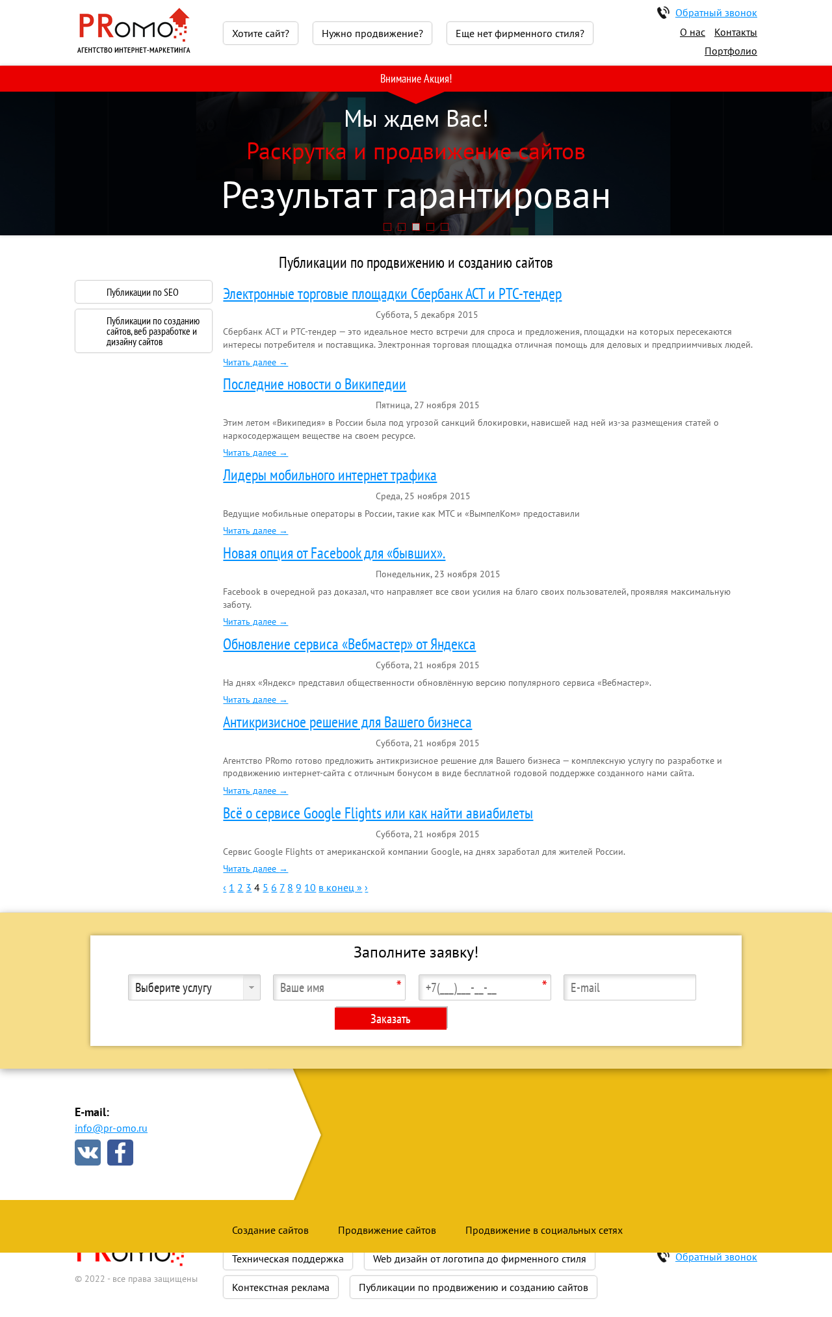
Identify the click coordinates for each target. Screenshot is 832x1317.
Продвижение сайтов (387, 1229)
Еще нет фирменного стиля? (520, 33)
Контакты (735, 31)
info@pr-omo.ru (111, 1127)
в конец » (340, 887)
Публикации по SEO (143, 291)
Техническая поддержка (288, 1258)
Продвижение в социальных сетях (544, 1229)
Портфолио (731, 50)
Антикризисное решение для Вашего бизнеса (347, 722)
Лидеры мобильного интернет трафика (330, 475)
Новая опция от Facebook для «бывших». (334, 553)
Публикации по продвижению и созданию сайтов (473, 1287)
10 (310, 887)
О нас (692, 31)
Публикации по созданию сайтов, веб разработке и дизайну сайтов (153, 331)
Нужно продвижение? (372, 33)
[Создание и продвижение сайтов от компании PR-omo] (133, 51)
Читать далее (255, 362)
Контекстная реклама (281, 1287)
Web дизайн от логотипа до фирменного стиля (479, 1258)
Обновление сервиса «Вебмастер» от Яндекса (349, 644)
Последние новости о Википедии (314, 384)
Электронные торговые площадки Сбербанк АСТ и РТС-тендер (392, 293)
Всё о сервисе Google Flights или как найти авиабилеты (378, 813)
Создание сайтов (270, 1229)
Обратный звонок (716, 12)
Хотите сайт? (260, 33)
